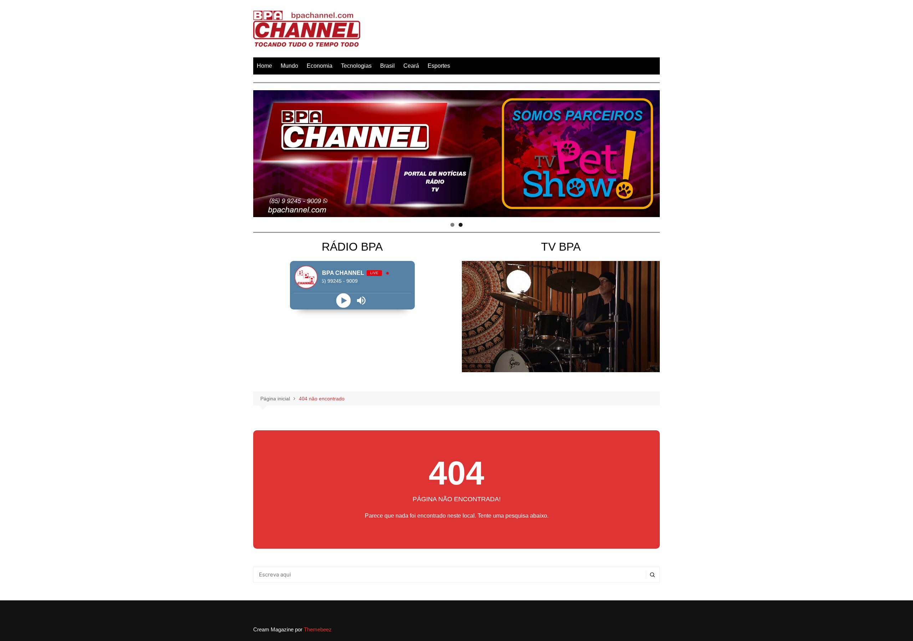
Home (264, 66)
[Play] (343, 300)
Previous (262, 152)
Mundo (289, 66)
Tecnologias (356, 66)
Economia (319, 66)
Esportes (439, 66)
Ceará (411, 66)
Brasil (387, 66)
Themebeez (318, 629)
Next (651, 152)
